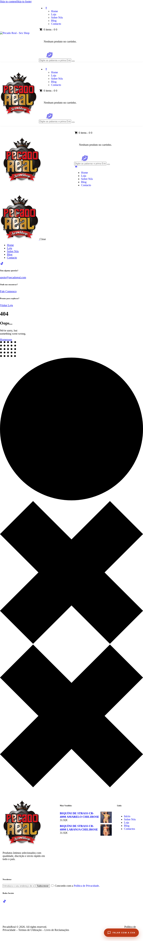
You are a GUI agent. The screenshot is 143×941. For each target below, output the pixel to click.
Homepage (6, 339)
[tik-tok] (2, 263)
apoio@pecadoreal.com (13, 277)
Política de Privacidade (86, 885)
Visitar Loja (6, 305)
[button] (76, 166)
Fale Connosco (8, 291)
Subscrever (42, 886)
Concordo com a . (77, 885)
